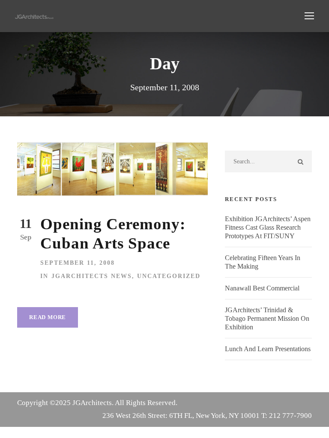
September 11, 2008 (77, 263)
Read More (47, 317)
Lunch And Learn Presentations (268, 348)
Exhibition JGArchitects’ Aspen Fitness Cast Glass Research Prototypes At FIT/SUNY (268, 227)
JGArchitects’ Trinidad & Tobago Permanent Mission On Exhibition (267, 318)
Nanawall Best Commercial (262, 288)
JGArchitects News (91, 276)
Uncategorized (168, 276)
